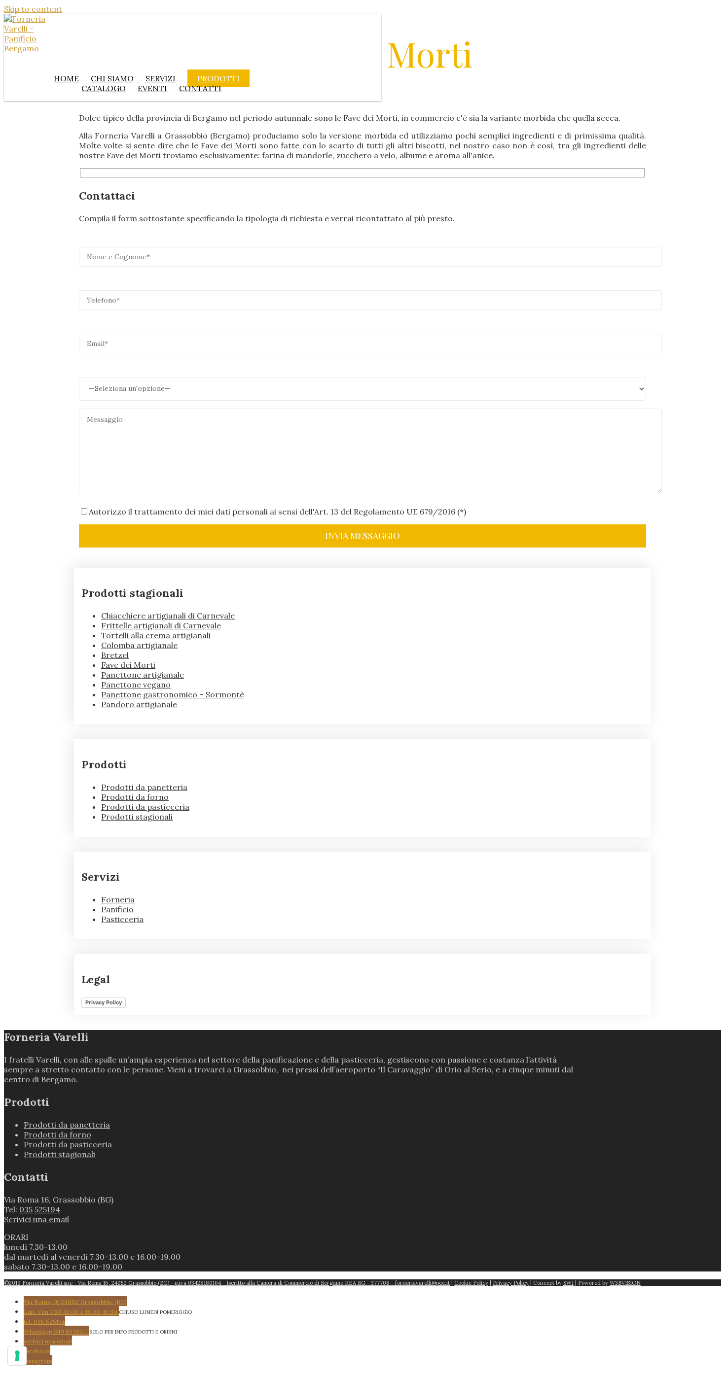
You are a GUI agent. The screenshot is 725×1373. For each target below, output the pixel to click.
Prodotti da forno (135, 797)
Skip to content (33, 9)
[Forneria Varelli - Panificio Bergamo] (26, 48)
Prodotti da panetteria (144, 787)
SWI (568, 1282)
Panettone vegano (136, 684)
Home (66, 78)
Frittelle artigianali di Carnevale (161, 625)
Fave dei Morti (128, 665)
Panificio (117, 909)
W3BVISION (625, 1282)
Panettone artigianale (142, 675)
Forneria (118, 899)
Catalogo (103, 88)
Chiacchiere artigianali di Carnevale (168, 615)
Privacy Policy (103, 1002)
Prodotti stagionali (137, 817)
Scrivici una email (36, 1219)
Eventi (152, 88)
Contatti (200, 88)
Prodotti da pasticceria (145, 807)
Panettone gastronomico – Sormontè (172, 694)
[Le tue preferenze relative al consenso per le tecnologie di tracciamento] (17, 1355)
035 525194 (39, 1209)
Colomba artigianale (139, 645)
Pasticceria (122, 919)
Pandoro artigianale (139, 704)
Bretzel (115, 655)
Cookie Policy (471, 1282)
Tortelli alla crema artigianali (156, 635)
